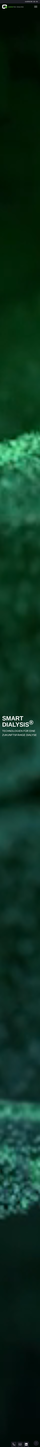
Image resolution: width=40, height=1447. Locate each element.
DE (34, 1)
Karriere (29, 1)
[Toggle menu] (36, 7)
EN (37, 1)
